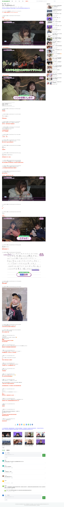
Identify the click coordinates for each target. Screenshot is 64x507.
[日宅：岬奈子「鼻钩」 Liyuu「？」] (49, 19)
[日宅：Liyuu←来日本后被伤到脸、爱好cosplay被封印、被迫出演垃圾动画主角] (49, 59)
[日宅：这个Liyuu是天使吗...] (49, 71)
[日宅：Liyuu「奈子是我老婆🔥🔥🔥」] (49, 55)
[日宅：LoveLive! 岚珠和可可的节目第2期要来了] (49, 83)
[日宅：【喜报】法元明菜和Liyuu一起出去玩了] (49, 43)
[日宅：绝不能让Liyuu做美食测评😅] (49, 63)
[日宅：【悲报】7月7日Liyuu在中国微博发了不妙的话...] (49, 35)
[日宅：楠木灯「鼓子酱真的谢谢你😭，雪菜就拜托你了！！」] (49, 7)
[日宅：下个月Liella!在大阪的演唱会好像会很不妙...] (49, 75)
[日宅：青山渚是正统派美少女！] (49, 31)
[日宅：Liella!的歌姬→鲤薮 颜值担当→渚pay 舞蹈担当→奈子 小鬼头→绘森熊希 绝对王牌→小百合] (49, 67)
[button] (45, 1)
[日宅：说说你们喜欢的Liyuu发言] (49, 15)
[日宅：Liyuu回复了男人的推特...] (49, 23)
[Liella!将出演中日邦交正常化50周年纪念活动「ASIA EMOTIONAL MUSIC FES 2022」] (49, 11)
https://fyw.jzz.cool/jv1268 (8, 105)
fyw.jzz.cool (9, 103)
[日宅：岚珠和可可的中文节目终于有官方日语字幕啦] (49, 79)
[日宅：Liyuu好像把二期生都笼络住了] (49, 47)
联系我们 (38, 505)
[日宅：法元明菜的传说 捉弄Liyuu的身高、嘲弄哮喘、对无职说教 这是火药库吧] (49, 39)
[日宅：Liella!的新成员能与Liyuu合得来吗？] (49, 51)
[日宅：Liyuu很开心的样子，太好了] (49, 27)
